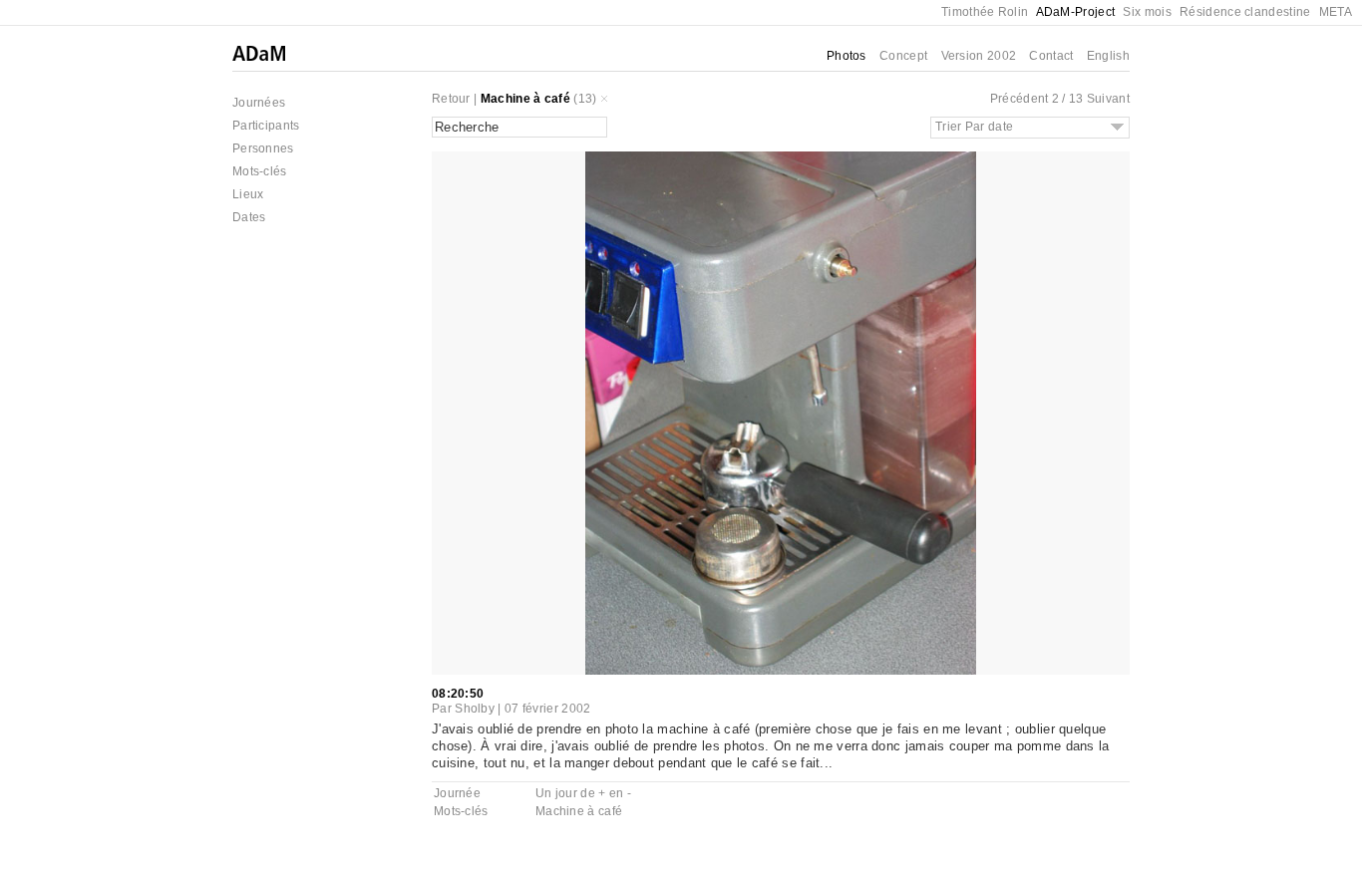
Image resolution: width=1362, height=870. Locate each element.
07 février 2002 (548, 709)
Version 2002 (979, 56)
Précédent (1019, 99)
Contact (1051, 56)
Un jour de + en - (583, 793)
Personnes (263, 148)
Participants (266, 126)
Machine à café (525, 99)
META (1335, 12)
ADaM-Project (1076, 12)
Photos (846, 56)
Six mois (1147, 12)
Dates (249, 217)
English (1108, 56)
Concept (903, 56)
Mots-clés (259, 171)
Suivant (1108, 99)
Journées (258, 103)
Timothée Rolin (984, 12)
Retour (451, 99)
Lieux (248, 194)
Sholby (475, 709)
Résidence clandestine (1245, 12)
